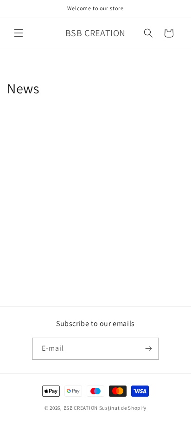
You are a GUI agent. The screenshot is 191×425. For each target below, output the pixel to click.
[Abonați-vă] (148, 349)
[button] (18, 33)
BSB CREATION (81, 408)
